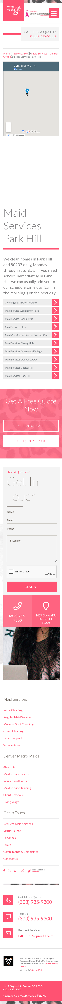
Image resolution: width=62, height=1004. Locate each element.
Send (29, 587)
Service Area (21, 53)
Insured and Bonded (16, 781)
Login (23, 966)
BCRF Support (12, 738)
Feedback (9, 838)
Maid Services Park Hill (17, 375)
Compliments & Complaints (20, 851)
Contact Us (10, 858)
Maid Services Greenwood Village (23, 351)
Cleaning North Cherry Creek (21, 302)
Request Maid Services (18, 824)
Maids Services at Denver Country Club (26, 335)
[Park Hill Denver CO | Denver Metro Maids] (13, 10)
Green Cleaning (13, 731)
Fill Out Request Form (35, 936)
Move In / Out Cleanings (19, 724)
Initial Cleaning (12, 710)
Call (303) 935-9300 (31, 441)
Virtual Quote (12, 831)
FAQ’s (7, 845)
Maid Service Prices (16, 774)
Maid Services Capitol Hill (19, 367)
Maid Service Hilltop (16, 326)
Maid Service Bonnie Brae (19, 318)
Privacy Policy (52, 963)
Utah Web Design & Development (8, 961)
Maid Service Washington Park (22, 310)
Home (6, 53)
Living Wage (11, 802)
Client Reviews (13, 795)
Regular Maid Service (17, 717)
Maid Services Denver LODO (21, 359)
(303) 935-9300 (43, 36)
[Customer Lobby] (22, 871)
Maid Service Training (17, 788)
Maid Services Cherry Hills (19, 343)
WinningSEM (36, 970)
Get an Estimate (31, 425)
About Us (9, 767)
